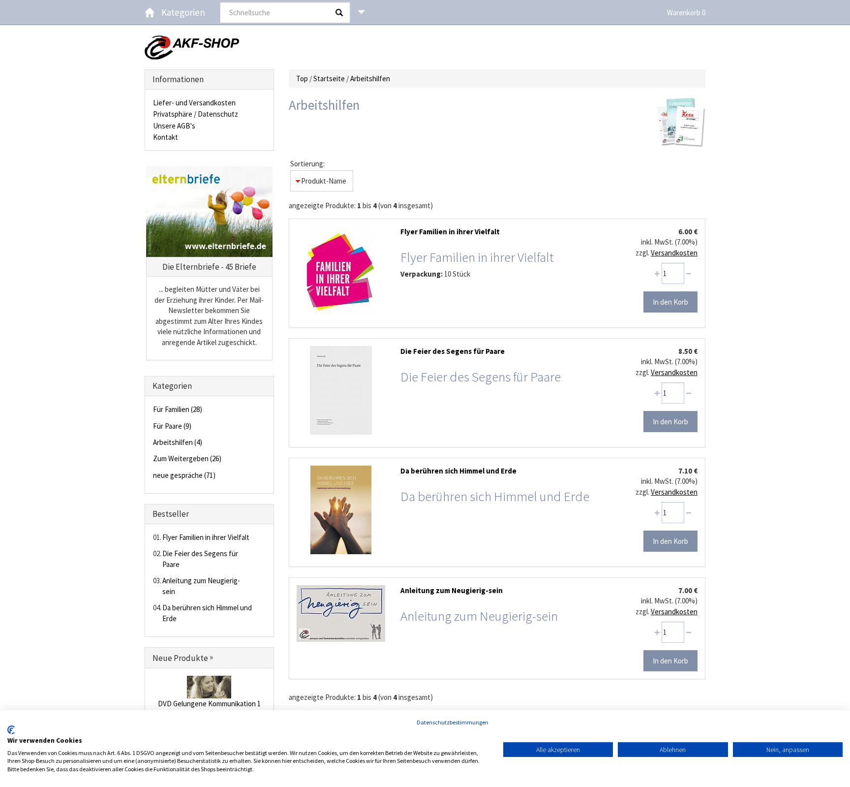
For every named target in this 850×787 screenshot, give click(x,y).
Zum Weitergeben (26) (187, 458)
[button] (361, 12)
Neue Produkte (182, 658)
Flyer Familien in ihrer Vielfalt (205, 537)
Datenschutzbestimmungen (452, 722)
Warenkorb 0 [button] (686, 12)
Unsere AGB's (174, 125)
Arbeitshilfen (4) (177, 442)
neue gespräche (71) (184, 475)
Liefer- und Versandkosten (194, 102)
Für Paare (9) (172, 426)
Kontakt (165, 137)
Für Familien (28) (177, 409)
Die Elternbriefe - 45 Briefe (209, 266)
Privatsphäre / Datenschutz (195, 114)
